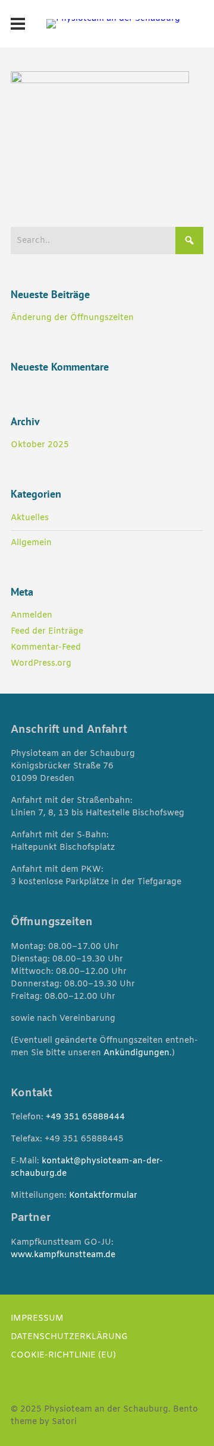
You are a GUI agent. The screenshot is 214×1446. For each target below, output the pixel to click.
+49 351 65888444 (85, 1117)
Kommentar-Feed (46, 647)
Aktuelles (30, 518)
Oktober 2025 (40, 445)
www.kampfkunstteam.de (63, 1255)
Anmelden (31, 615)
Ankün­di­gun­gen (136, 1053)
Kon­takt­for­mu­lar (103, 1195)
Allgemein (31, 543)
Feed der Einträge (47, 631)
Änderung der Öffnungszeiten (72, 318)
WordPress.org (41, 663)
